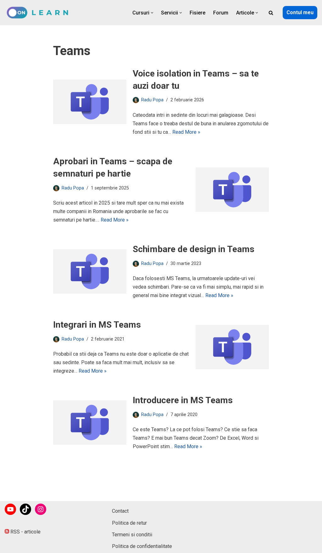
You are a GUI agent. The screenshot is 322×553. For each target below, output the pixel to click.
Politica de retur (129, 523)
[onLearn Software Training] (40, 12)
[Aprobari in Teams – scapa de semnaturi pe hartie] (232, 189)
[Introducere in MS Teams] (89, 422)
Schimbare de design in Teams (193, 249)
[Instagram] (40, 509)
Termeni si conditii (132, 535)
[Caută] (271, 12)
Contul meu (300, 12)
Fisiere (197, 13)
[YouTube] (10, 509)
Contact (120, 511)
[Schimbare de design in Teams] (89, 271)
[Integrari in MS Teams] (232, 347)
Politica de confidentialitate (142, 546)
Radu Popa (152, 100)
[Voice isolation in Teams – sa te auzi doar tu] (89, 102)
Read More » (186, 132)
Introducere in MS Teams (183, 400)
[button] (152, 13)
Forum (220, 13)
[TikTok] (25, 509)
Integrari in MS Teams (97, 324)
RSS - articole (25, 532)
